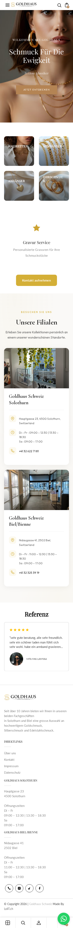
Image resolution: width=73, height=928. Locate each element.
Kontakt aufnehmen (36, 280)
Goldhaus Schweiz (40, 904)
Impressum (11, 766)
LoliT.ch (8, 908)
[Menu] (7, 5)
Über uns (10, 753)
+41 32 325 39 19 (29, 573)
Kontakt (9, 759)
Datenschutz (12, 772)
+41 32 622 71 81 (29, 451)
